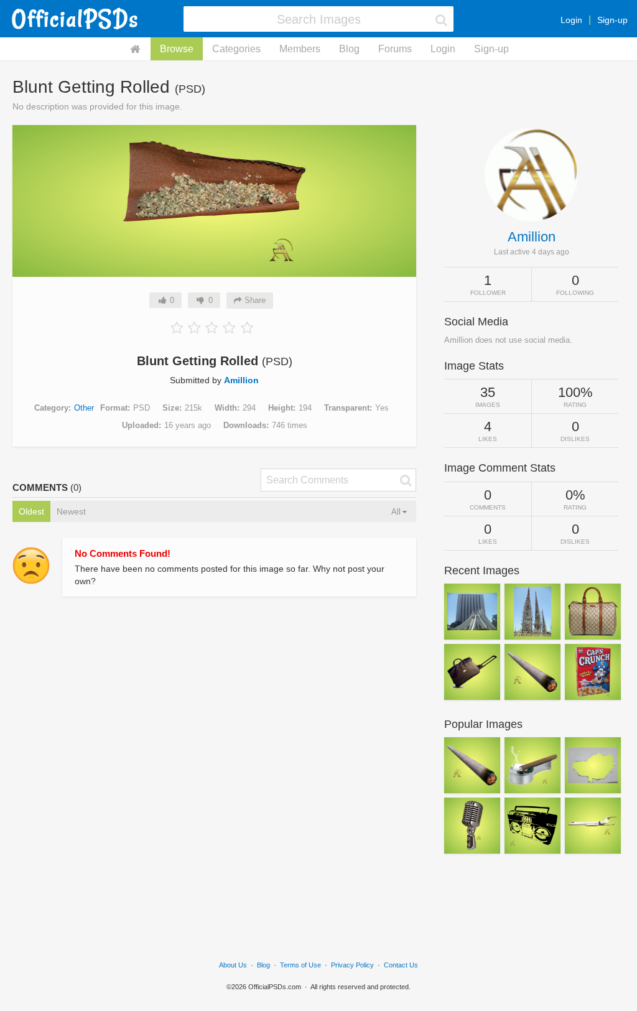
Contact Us (401, 965)
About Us (233, 965)
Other (84, 407)
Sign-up (612, 20)
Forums (395, 49)
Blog (349, 49)
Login (571, 20)
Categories (236, 49)
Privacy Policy (352, 965)
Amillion (241, 380)
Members (299, 49)
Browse (176, 49)
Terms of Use (300, 965)
